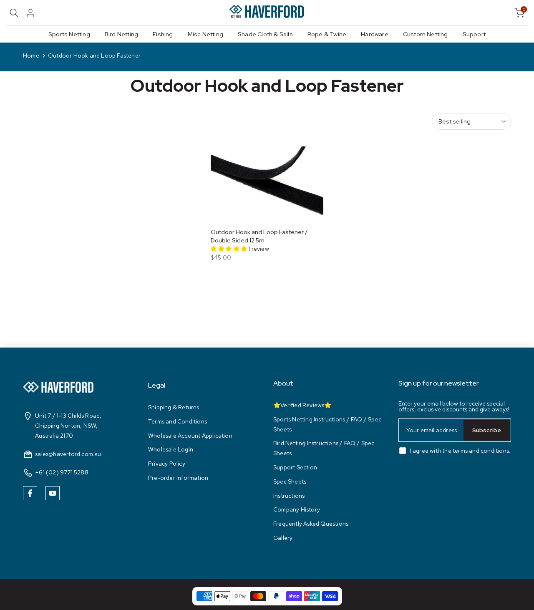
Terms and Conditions (177, 421)
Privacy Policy (166, 463)
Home (31, 55)
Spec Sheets (289, 481)
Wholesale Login (170, 449)
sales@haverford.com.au (68, 454)
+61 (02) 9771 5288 (61, 472)
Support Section (295, 467)
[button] (229, 248)
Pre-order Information (178, 477)
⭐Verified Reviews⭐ (302, 405)
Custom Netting (425, 34)
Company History (296, 509)
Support (474, 34)
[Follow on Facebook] (30, 493)
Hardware (374, 34)
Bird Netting (121, 34)
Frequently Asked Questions (310, 523)
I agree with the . (460, 450)
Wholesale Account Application (190, 435)
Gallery (282, 538)
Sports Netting (69, 34)
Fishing (163, 34)
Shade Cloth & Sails (265, 34)
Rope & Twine (326, 34)
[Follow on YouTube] (52, 493)
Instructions (289, 495)
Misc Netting (205, 34)
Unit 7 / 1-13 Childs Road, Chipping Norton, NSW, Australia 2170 (68, 425)
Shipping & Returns (173, 407)
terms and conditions (481, 450)
